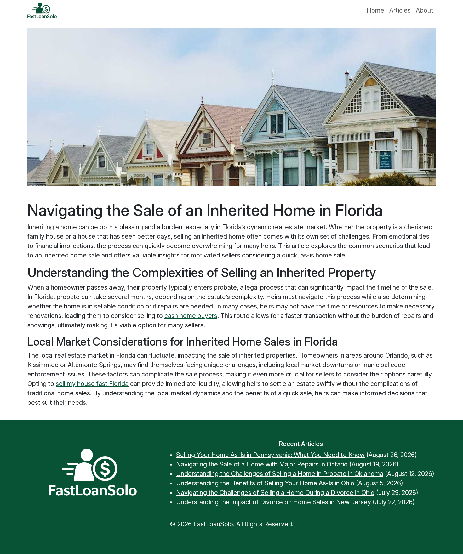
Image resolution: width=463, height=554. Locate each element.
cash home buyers (190, 315)
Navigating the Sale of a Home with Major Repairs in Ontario (262, 464)
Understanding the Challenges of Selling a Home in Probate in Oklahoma (279, 474)
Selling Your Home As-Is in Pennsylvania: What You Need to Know (270, 455)
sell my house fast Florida (92, 383)
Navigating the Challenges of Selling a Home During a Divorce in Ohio (275, 492)
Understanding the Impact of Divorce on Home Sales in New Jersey (273, 502)
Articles (400, 10)
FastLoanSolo (213, 524)
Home (375, 10)
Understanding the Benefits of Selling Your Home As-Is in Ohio (265, 483)
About (424, 10)
